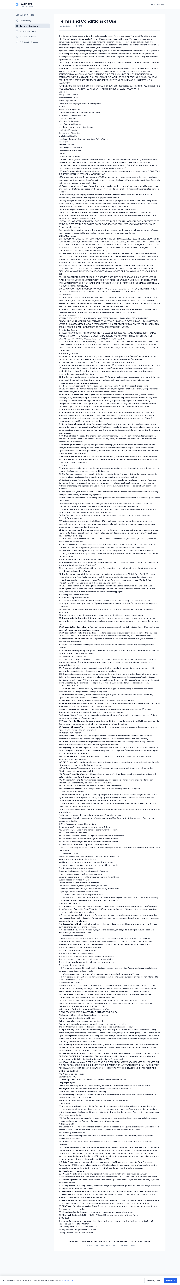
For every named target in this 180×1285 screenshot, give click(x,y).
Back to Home (159, 4)
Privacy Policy (67, 1280)
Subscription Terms (28, 31)
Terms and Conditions (29, 26)
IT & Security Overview (29, 42)
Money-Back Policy (28, 37)
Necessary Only (153, 1280)
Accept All (170, 1280)
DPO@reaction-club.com (70, 403)
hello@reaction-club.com (86, 1226)
